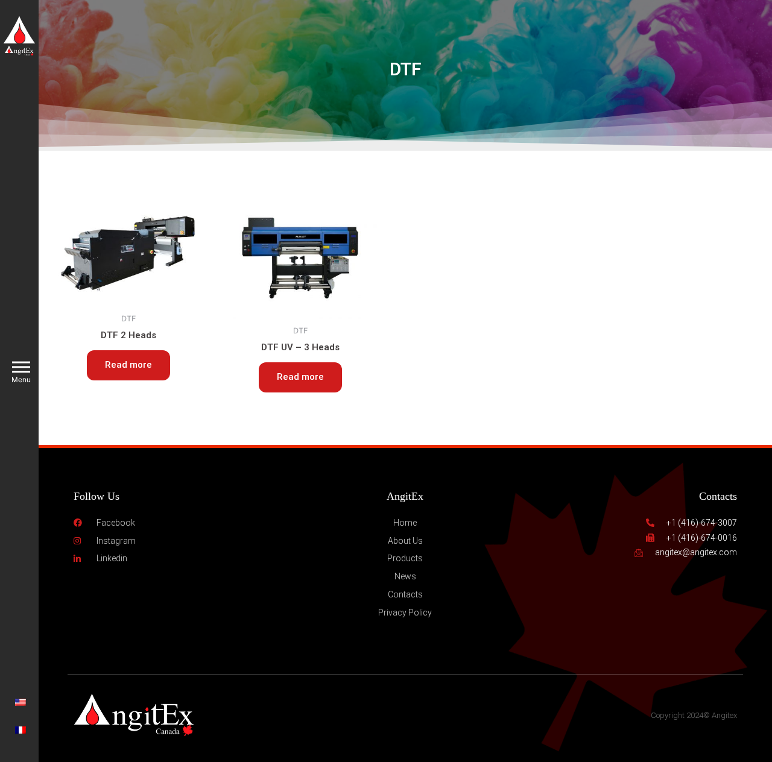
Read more (128, 364)
